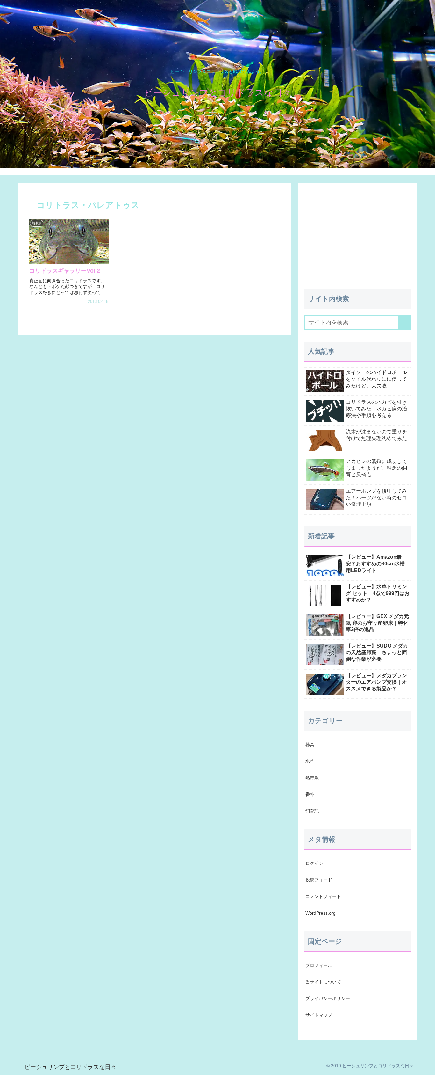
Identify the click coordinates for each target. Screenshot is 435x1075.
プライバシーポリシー (327, 998)
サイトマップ (318, 1015)
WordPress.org (320, 913)
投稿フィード (318, 879)
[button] (404, 322)
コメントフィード (323, 896)
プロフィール (318, 965)
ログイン (314, 863)
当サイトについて (323, 981)
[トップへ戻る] (425, 1065)
